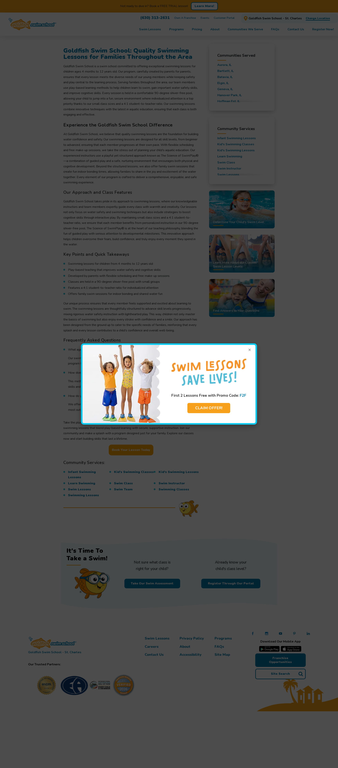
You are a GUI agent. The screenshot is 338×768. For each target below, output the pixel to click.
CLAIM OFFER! (208, 408)
